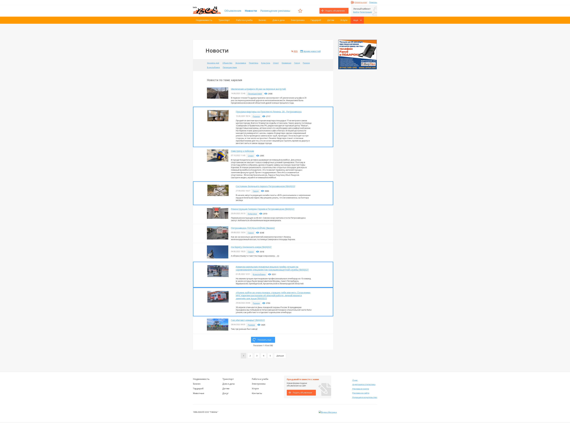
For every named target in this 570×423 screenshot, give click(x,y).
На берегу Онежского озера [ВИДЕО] (251, 246)
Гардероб (316, 20)
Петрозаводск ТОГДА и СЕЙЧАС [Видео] (253, 227)
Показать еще (264, 339)
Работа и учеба (244, 20)
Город (297, 63)
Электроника (297, 20)
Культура (265, 63)
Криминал (286, 63)
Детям (330, 20)
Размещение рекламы (275, 10)
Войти (356, 12)
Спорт (276, 63)
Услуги (343, 20)
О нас (355, 380)
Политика (253, 63)
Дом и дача (278, 20)
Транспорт (224, 20)
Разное (306, 63)
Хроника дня (213, 63)
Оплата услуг (361, 2)
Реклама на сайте (360, 393)
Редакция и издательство (364, 397)
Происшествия (230, 67)
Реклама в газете (360, 388)
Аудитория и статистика (363, 384)
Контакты (257, 393)
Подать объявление (335, 10)
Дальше (280, 355)
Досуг (225, 393)
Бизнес (262, 20)
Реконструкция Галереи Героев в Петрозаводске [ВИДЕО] (262, 208)
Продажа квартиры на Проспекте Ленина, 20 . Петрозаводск (269, 111)
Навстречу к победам (242, 150)
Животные (198, 393)
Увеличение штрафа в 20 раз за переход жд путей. (258, 88)
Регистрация (366, 12)
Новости (251, 10)
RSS (296, 51)
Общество (227, 63)
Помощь (373, 2)
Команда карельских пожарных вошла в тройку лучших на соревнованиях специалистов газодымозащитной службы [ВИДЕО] (272, 268)
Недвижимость (204, 20)
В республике (213, 67)
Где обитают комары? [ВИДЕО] (248, 320)
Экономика (240, 63)
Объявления (232, 10)
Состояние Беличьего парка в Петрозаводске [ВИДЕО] (265, 186)
